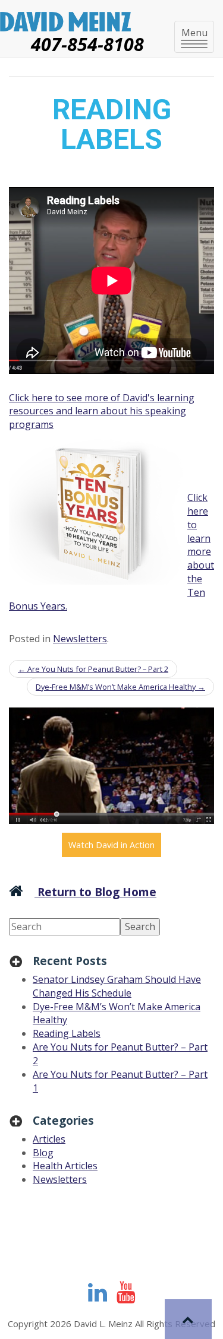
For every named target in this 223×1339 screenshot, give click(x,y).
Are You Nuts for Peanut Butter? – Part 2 (93, 669)
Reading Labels (66, 1033)
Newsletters (80, 638)
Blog (43, 1152)
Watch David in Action (111, 845)
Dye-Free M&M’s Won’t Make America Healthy (120, 686)
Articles (49, 1139)
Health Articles (65, 1165)
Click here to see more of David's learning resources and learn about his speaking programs (101, 411)
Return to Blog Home (95, 892)
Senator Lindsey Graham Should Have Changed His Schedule (117, 986)
